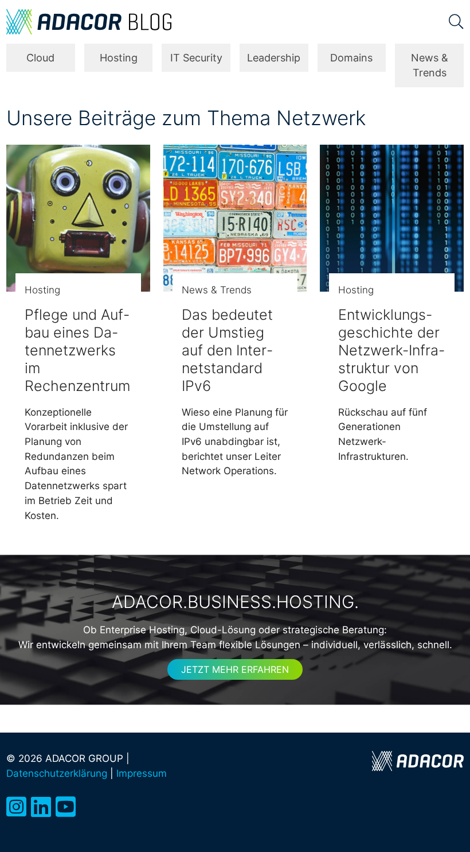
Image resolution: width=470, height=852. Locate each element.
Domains (351, 58)
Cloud (40, 58)
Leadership (273, 58)
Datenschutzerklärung (56, 773)
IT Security (196, 58)
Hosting (119, 58)
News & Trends (429, 65)
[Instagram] (16, 807)
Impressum (141, 773)
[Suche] (456, 22)
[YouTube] (66, 807)
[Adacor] (418, 761)
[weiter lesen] (78, 218)
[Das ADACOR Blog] (88, 21)
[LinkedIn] (41, 807)
